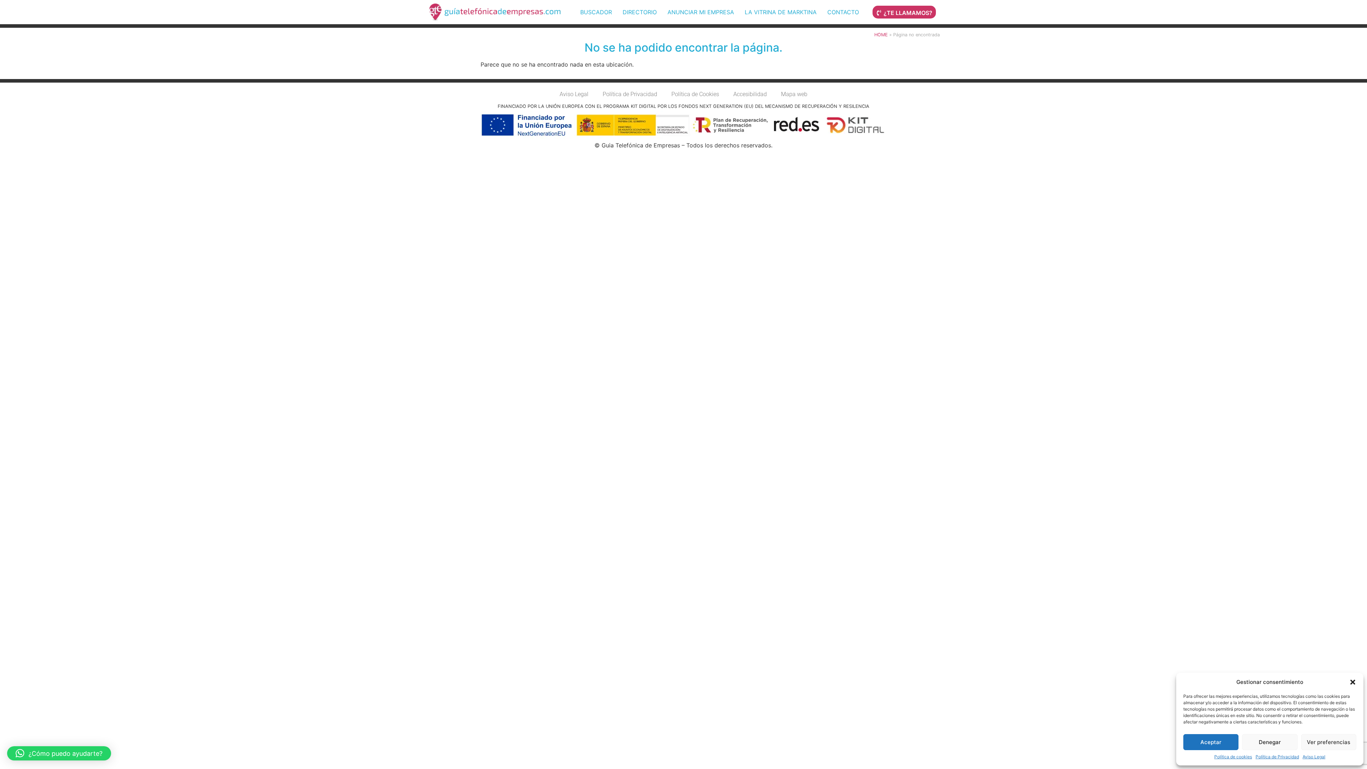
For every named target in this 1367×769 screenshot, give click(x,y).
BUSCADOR (596, 12)
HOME (881, 34)
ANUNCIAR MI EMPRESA (700, 12)
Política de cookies (1233, 756)
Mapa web (794, 94)
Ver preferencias (1328, 742)
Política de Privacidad (1277, 756)
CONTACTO (843, 12)
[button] (1352, 682)
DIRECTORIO (640, 12)
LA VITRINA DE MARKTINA (781, 12)
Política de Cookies (695, 94)
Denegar (1270, 742)
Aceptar (1210, 742)
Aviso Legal (1314, 756)
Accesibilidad (750, 94)
